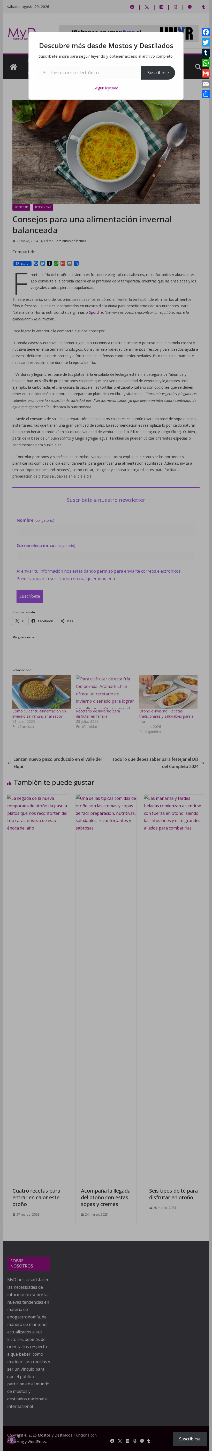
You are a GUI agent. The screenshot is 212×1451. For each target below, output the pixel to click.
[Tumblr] (206, 53)
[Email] (206, 84)
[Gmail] (206, 73)
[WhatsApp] (206, 63)
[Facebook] (206, 32)
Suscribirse (158, 72)
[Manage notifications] (11, 1439)
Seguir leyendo (106, 88)
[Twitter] (206, 42)
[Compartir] (206, 94)
